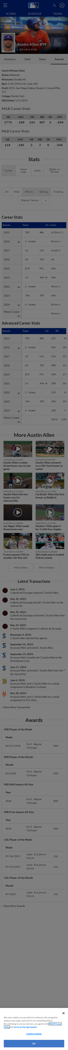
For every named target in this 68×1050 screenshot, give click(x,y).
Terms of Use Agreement (25, 1027)
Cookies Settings (34, 1034)
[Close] (63, 1013)
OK (34, 1043)
